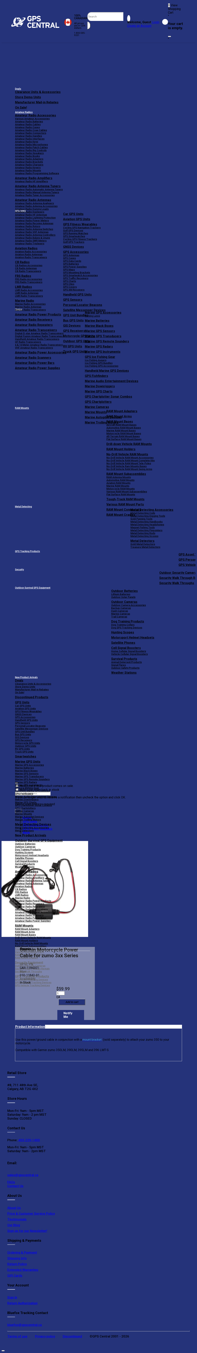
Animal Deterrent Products (126, 662)
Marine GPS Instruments (102, 352)
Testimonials (17, 1219)
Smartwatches (25, 756)
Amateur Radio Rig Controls (31, 150)
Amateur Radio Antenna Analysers (34, 203)
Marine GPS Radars (99, 346)
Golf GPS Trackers (73, 242)
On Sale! (21, 107)
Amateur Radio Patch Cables (31, 147)
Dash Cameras (119, 610)
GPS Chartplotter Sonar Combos (108, 396)
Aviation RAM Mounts (118, 483)
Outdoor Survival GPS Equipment (32, 587)
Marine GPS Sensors (100, 331)
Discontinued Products (31, 697)
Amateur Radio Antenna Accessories (36, 206)
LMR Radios (21, 895)
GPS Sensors (72, 300)
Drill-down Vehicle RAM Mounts (129, 444)
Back (26, 832)
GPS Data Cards (72, 261)
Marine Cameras (97, 407)
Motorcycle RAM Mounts (120, 488)
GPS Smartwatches (74, 236)
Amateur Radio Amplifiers (33, 178)
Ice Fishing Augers (95, 360)
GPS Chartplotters (98, 402)
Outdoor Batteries (124, 591)
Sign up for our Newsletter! (27, 1231)
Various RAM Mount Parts (125, 504)
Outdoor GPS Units (25, 746)
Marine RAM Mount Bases (121, 430)
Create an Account (139, 26)
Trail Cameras (119, 616)
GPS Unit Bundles (25, 731)
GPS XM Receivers (73, 289)
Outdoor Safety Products (125, 667)
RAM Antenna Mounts (118, 477)
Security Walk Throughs (176, 583)
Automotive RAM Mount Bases (123, 427)
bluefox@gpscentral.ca (24, 1325)
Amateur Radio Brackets (29, 161)
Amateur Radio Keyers (28, 167)
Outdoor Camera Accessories (128, 605)
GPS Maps (69, 269)
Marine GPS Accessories (103, 312)
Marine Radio (22, 897)
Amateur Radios (24, 112)
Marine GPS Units (27, 761)
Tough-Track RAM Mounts (125, 499)
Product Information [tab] (30, 1026)
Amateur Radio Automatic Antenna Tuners (39, 189)
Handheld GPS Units (77, 294)
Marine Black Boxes (99, 326)
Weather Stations (124, 672)
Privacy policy (45, 1336)
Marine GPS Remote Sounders (107, 341)
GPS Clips (68, 284)
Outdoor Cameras (124, 602)
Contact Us (15, 1186)
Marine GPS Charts (99, 391)
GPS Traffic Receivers (75, 278)
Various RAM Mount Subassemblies (126, 491)
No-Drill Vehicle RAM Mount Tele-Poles (128, 463)
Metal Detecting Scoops (144, 536)
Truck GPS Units (24, 751)
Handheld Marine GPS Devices (107, 371)
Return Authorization (22, 1303)
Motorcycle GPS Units (27, 743)
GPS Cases (69, 258)
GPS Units (22, 702)
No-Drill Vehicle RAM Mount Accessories (130, 457)
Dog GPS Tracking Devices (126, 627)
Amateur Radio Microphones (31, 144)
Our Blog (13, 1225)
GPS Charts (69, 281)
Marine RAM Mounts (117, 485)
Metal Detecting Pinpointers (146, 530)
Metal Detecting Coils (142, 513)
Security (19, 569)
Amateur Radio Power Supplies (33, 920)
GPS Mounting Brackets (76, 272)
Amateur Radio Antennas (33, 200)
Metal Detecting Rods (142, 533)
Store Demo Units (28, 97)
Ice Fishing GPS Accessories (101, 365)
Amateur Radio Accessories (35, 115)
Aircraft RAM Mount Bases (121, 424)
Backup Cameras (121, 608)
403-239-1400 (29, 1140)
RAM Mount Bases (119, 421)
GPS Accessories (76, 252)
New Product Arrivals (26, 677)
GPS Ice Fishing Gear (100, 357)
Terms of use (17, 1336)
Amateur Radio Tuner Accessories (35, 195)
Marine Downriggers (100, 386)
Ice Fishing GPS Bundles (99, 363)
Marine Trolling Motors (28, 819)
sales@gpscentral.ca (22, 1175)
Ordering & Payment (22, 1252)
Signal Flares (118, 665)
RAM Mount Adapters (121, 411)
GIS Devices (22, 737)
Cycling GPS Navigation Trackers (82, 227)
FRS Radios (21, 892)
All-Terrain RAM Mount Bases (123, 436)
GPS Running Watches (75, 233)
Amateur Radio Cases (27, 127)
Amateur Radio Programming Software (37, 173)
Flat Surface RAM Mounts (120, 494)
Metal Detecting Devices (33, 824)
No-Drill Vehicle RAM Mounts (127, 454)
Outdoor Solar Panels (123, 597)
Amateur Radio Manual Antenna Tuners (37, 192)
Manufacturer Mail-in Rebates (36, 102)
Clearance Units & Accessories (38, 92)
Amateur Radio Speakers (29, 153)
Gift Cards (14, 1275)
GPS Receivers (23, 740)
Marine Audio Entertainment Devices (111, 381)
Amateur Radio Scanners (29, 915)
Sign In (12, 1297)
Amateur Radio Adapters (29, 158)
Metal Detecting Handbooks (146, 521)
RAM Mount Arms (119, 416)
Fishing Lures (92, 315)
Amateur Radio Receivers (29, 903)
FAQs (11, 1182)
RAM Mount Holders (120, 449)
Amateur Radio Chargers (29, 164)
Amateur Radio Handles (28, 135)
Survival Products (124, 659)
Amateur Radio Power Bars (30, 918)
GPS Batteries (71, 263)
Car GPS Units (73, 214)
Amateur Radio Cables (28, 124)
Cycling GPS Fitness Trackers (80, 239)
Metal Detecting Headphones (147, 524)
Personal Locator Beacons (82, 305)
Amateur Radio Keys (26, 141)
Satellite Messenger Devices (84, 310)
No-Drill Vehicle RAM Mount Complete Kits (130, 460)
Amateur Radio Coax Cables (31, 130)
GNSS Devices (73, 247)
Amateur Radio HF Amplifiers (31, 181)
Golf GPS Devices (73, 230)
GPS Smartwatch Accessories (80, 275)
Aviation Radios (24, 886)
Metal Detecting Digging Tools (147, 515)
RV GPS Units (22, 748)
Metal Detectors (142, 541)
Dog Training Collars (122, 624)
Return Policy (17, 1264)
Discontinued (72, 1336)
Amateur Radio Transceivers (31, 909)
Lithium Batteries (120, 594)
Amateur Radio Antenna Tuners (38, 186)
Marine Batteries (97, 320)
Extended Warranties (22, 1270)
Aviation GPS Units (76, 219)
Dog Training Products (127, 621)
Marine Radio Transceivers (30, 309)
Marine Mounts (23, 813)
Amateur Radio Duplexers (29, 211)
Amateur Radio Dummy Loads (32, 209)
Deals (18, 88)
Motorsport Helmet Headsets (132, 637)
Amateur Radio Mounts (28, 170)
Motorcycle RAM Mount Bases (123, 433)
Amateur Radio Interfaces (29, 138)
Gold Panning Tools (141, 518)
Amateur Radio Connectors (30, 133)
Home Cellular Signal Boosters (128, 651)
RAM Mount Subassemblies (126, 474)
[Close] (169, 36)
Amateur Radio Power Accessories (35, 912)
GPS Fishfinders (96, 376)
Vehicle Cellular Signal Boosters (129, 654)
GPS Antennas (71, 255)
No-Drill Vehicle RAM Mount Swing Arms (129, 469)
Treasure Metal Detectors (145, 547)
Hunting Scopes (122, 632)
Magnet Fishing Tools (142, 527)
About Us (14, 1208)
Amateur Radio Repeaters (30, 906)
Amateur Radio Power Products (33, 900)
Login (155, 22)
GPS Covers (70, 286)
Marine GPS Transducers (103, 336)
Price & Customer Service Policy (31, 1213)
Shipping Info (17, 1258)
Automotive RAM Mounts (120, 480)
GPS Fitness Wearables (80, 224)
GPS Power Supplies (75, 266)
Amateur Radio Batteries (29, 121)
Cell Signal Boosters (126, 648)
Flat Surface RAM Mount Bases (123, 439)
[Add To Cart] (71, 1002)
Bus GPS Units (23, 734)
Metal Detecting (23, 506)
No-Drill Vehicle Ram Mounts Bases (126, 466)
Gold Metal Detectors (142, 544)
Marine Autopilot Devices (29, 816)
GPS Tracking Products (27, 551)
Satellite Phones (123, 643)
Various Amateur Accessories (32, 118)
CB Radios (21, 889)
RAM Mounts (22, 408)
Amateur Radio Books (27, 156)
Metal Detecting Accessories (151, 510)
